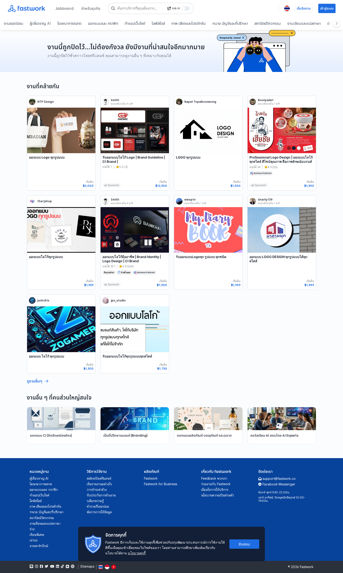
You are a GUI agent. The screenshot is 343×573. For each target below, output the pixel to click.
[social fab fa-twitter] (46, 566)
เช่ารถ (34, 540)
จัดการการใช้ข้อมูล (99, 512)
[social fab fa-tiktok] (62, 566)
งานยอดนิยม (13, 23)
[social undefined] (67, 566)
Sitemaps (87, 567)
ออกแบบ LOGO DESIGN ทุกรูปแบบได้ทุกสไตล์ (278, 259)
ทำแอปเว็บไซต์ (135, 23)
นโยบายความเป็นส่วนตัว (217, 495)
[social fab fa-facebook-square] (41, 566)
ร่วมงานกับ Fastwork (216, 484)
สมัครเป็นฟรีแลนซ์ (99, 478)
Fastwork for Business (160, 484)
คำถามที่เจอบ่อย (98, 506)
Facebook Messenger (278, 484)
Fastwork (151, 478)
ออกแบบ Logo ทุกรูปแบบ (47, 157)
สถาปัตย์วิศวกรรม (267, 23)
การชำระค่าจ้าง (97, 490)
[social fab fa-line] (31, 566)
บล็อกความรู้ (95, 501)
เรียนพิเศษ (37, 535)
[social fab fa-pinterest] (72, 566)
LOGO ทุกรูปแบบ (188, 157)
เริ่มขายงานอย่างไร (99, 484)
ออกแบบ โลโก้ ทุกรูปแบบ (46, 356)
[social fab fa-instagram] (36, 566)
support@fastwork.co (279, 479)
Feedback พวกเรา (214, 478)
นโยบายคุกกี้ (137, 553)
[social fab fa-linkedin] (57, 566)
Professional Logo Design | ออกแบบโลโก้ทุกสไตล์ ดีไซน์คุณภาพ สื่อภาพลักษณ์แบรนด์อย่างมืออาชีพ (281, 161)
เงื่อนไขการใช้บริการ (214, 490)
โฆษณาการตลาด (69, 23)
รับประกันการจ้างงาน (101, 495)
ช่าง (32, 529)
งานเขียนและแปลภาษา (304, 23)
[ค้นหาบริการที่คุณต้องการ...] (113, 8)
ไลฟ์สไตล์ (158, 23)
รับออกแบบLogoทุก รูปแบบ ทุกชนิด (201, 257)
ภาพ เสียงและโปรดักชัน (189, 23)
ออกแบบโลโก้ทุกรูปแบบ (46, 257)
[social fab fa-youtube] (52, 566)
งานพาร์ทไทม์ (39, 546)
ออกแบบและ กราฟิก (103, 23)
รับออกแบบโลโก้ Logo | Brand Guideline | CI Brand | (133, 159)
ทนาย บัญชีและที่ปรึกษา (230, 23)
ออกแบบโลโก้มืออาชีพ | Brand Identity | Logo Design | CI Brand (131, 259)
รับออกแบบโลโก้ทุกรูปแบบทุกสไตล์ (127, 356)
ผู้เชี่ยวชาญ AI (40, 23)
